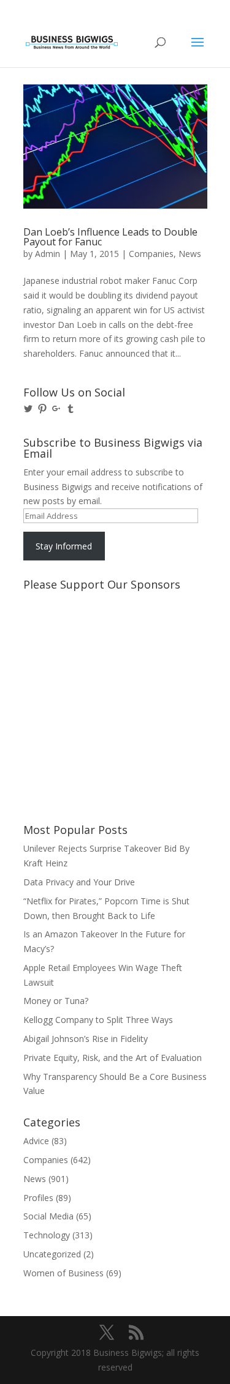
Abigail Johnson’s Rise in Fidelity (85, 1038)
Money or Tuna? (55, 1000)
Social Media (48, 1216)
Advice (36, 1141)
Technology (46, 1235)
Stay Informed (64, 546)
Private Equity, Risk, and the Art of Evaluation (112, 1057)
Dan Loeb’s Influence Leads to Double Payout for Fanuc (110, 236)
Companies (151, 253)
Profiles (38, 1198)
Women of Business (63, 1273)
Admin (47, 253)
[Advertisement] (78, 642)
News (189, 253)
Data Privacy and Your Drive (79, 882)
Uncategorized (52, 1254)
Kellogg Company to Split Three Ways (98, 1019)
